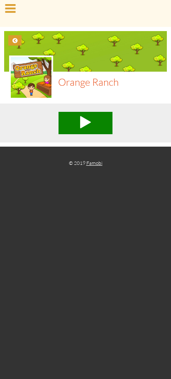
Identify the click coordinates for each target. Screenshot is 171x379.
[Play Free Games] (85, 14)
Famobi (94, 163)
